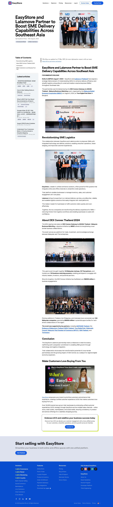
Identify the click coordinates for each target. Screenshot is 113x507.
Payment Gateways (42, 482)
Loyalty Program (42, 474)
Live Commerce (19, 489)
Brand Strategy (27, 95)
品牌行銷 (19, 119)
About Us (83, 477)
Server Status (63, 480)
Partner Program (85, 482)
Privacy (94, 503)
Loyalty (20, 478)
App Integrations (42, 485)
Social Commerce (20, 483)
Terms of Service (86, 503)
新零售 (24, 86)
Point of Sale (41, 471)
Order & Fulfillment (42, 480)
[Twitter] (26, 499)
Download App (41, 488)
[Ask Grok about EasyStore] (95, 469)
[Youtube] (30, 499)
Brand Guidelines (85, 480)
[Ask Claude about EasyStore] (85, 469)
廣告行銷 (29, 119)
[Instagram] (20, 499)
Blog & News (62, 471)
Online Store (20, 95)
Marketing (21, 475)
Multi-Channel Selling (21, 481)
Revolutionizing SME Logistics (24, 61)
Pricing (61, 3)
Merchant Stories (64, 477)
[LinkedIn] (23, 499)
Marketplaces (19, 486)
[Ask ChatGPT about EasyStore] (82, 469)
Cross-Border (19, 494)
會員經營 (19, 86)
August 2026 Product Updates (26, 123)
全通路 (28, 86)
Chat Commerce (20, 492)
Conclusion (19, 65)
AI (18, 104)
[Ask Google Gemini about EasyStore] (89, 469)
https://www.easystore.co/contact (51, 61)
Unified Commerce (32, 41)
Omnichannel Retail (21, 41)
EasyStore (45, 397)
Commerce (21, 469)
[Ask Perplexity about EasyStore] (92, 469)
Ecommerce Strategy (25, 104)
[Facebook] (16, 499)
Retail (19, 472)
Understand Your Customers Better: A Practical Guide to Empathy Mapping (25, 131)
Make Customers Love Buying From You (26, 68)
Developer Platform (86, 485)
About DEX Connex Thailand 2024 (25, 63)
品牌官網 (24, 119)
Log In (76, 3)
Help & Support (63, 474)
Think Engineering (86, 488)
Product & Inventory (43, 477)
